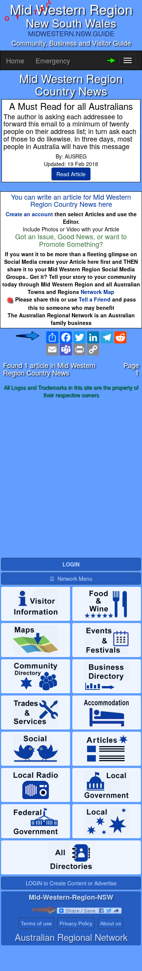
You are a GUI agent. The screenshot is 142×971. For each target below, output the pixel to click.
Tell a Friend (95, 299)
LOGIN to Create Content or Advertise (71, 883)
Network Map (97, 291)
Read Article (71, 174)
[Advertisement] (71, 478)
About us (110, 923)
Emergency (53, 60)
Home (15, 60)
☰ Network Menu (71, 578)
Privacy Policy (75, 923)
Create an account (29, 214)
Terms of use (36, 923)
